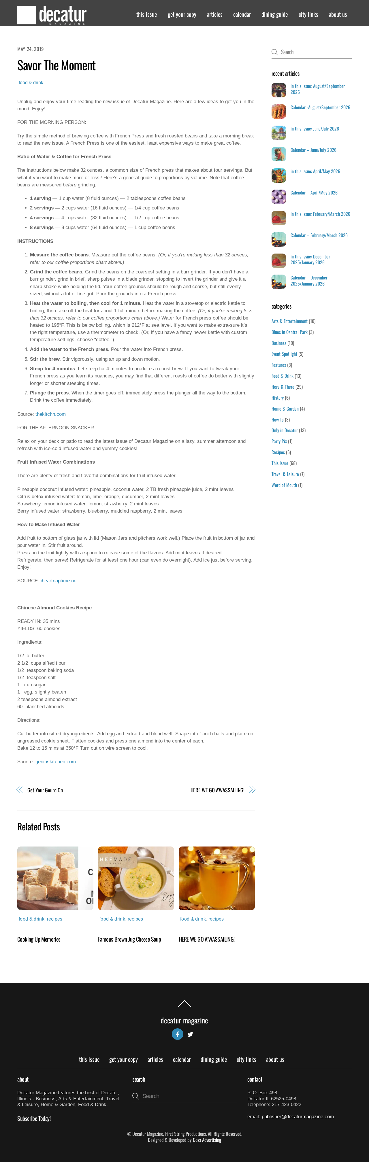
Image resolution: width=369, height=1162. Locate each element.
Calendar (242, 14)
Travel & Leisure (285, 474)
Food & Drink (31, 82)
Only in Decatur (285, 430)
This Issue (146, 14)
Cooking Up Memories (39, 939)
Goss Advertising (207, 1139)
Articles (215, 14)
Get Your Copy (182, 14)
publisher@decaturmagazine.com (298, 1116)
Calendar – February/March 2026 (319, 235)
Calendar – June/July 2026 (313, 150)
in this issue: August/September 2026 (318, 89)
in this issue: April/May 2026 (315, 171)
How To (278, 419)
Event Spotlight (284, 353)
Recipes (55, 918)
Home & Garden (285, 408)
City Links (308, 14)
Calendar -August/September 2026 (320, 107)
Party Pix (279, 441)
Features (279, 364)
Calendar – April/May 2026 (314, 193)
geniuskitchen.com (55, 761)
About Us (338, 14)
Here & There (283, 386)
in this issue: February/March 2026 (320, 214)
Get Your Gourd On (45, 789)
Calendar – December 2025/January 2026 (309, 281)
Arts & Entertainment (290, 321)
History (278, 397)
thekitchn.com (50, 414)
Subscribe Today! (34, 1118)
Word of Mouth (284, 484)
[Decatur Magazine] (51, 22)
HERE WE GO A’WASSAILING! (218, 789)
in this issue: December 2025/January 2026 (310, 260)
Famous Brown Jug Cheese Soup (129, 939)
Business (279, 342)
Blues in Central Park (290, 331)
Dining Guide (274, 14)
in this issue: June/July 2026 (315, 129)
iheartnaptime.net (59, 580)
